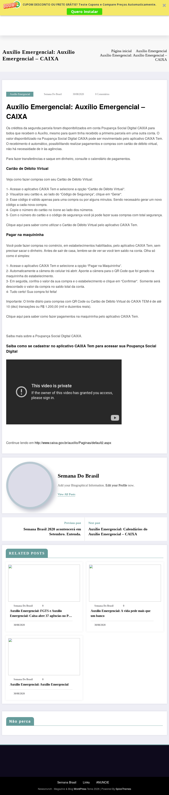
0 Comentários (102, 94)
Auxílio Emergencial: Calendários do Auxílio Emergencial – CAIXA (117, 531)
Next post (94, 523)
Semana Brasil (66, 782)
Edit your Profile (116, 485)
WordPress (80, 788)
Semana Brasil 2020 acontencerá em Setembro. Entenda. (52, 531)
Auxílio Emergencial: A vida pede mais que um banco (120, 613)
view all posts (66, 494)
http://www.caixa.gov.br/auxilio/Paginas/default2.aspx (73, 442)
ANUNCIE (102, 782)
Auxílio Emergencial (20, 94)
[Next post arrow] (161, 529)
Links (86, 782)
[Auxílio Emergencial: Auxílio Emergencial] (44, 656)
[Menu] (165, 25)
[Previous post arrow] (7, 529)
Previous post (72, 523)
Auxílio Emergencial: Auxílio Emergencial (39, 684)
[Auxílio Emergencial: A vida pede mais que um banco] (125, 582)
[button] (84, 7)
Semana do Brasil (53, 94)
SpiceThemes (123, 788)
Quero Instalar (84, 11)
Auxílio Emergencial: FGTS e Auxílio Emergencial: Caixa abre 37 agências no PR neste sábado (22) (40, 613)
